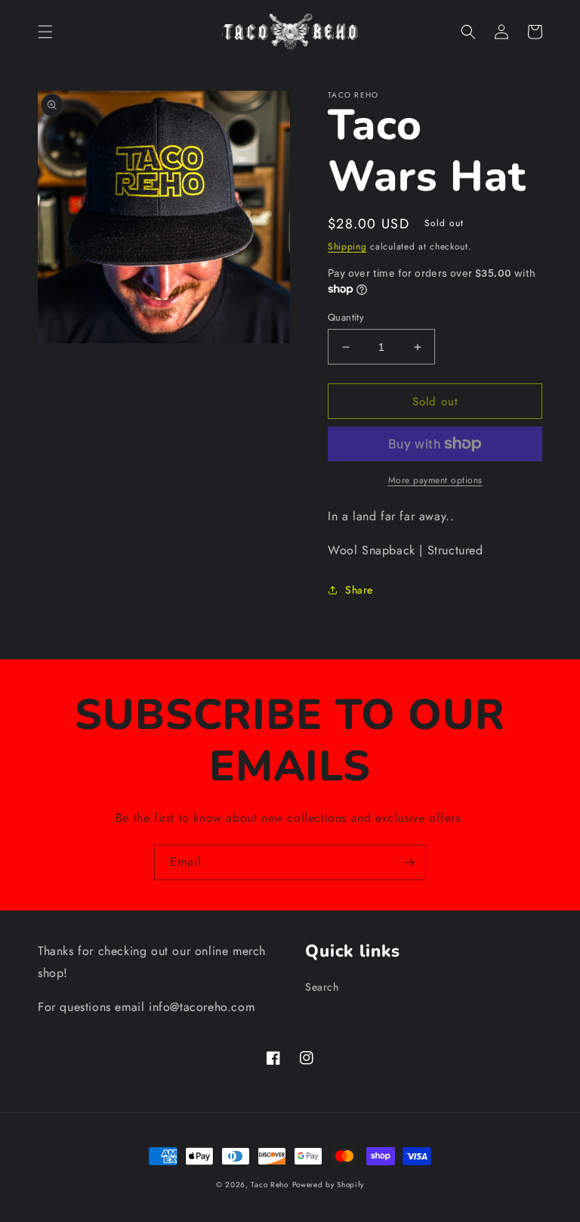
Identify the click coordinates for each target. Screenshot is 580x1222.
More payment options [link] (435, 480)
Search (322, 986)
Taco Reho (269, 1184)
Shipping (347, 246)
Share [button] (359, 589)
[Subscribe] (408, 862)
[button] (45, 31)
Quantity (346, 317)
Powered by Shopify (328, 1184)
